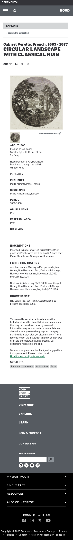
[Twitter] (40, 520)
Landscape (27, 367)
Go (51, 459)
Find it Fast (16, 485)
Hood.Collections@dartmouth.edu (27, 356)
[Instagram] (32, 520)
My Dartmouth (18, 477)
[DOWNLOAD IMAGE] (36, 103)
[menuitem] (36, 477)
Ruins (54, 367)
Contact (23, 534)
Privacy (63, 531)
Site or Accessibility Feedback (48, 534)
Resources (15, 494)
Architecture (41, 367)
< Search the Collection (17, 33)
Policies (10, 534)
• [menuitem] (3, 534)
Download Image (48, 134)
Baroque (15, 367)
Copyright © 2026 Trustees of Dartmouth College (28, 531)
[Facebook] (24, 520)
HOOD (65, 10)
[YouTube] (48, 520)
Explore (12, 26)
